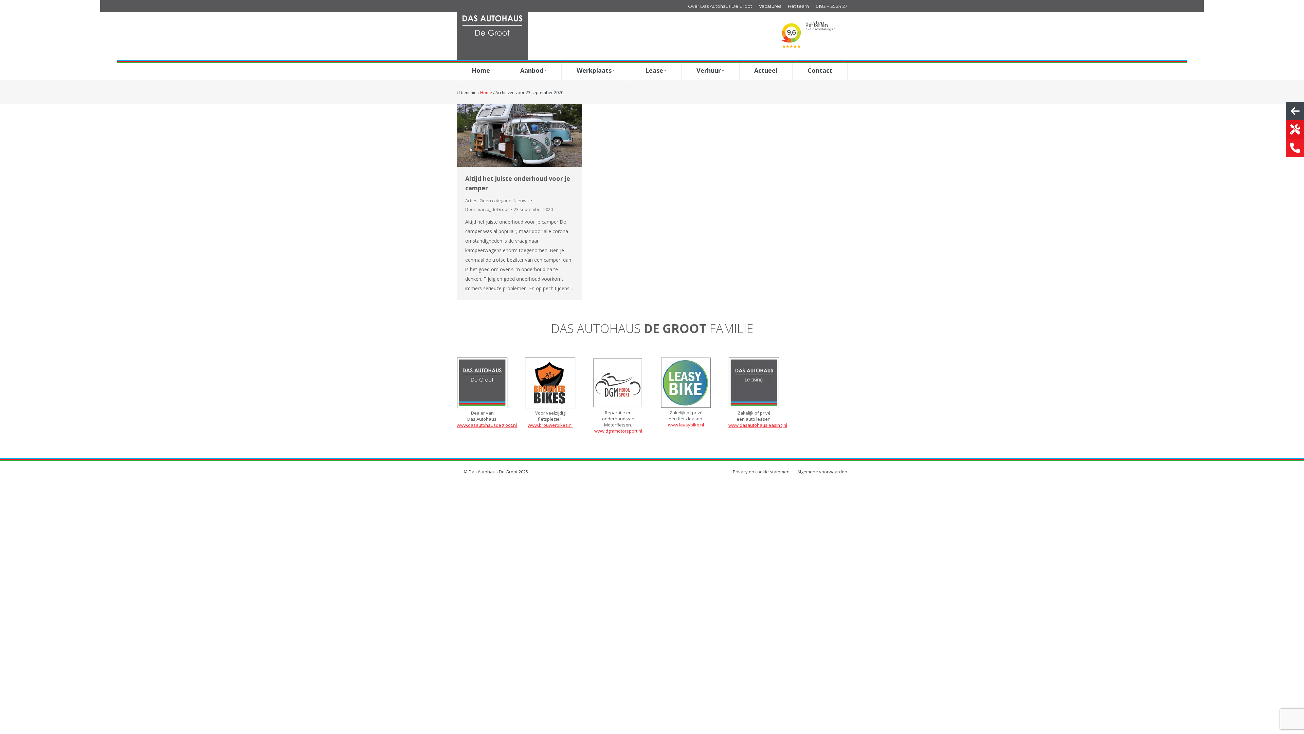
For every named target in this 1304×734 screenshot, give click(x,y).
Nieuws (521, 200)
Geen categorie (495, 200)
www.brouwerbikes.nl (550, 425)
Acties (471, 200)
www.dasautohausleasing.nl (757, 425)
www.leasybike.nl (686, 425)
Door (487, 209)
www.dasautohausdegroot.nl (487, 425)
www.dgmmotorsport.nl (618, 431)
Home (486, 92)
